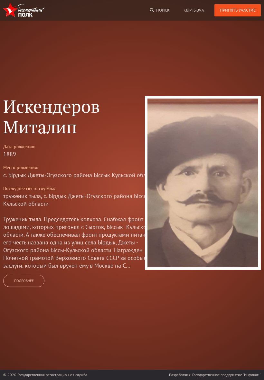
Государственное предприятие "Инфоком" (226, 374)
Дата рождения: (19, 146)
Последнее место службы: (29, 188)
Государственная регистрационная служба (52, 374)
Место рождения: (20, 167)
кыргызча (194, 10)
